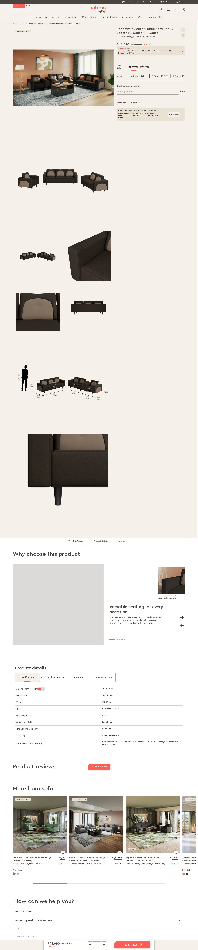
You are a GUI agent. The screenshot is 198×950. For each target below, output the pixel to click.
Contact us (167, 2)
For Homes (18, 6)
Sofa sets (23, 23)
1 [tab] (112, 639)
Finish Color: (21, 695)
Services (182, 2)
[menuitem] (41, 17)
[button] (63, 78)
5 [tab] (124, 639)
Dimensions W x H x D (26, 689)
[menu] (99, 17)
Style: (18, 709)
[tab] (78, 542)
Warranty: (20, 735)
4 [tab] (122, 639)
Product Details (101, 541)
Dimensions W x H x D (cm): (28, 743)
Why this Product (76, 541)
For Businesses (32, 6)
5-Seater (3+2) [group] (180, 76)
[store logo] (98, 9)
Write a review (99, 767)
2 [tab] (117, 639)
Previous (181, 624)
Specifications (27, 677)
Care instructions (103, 677)
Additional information (53, 677)
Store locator (151, 2)
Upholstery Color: (24, 722)
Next (181, 616)
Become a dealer (132, 2)
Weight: (19, 702)
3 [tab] (119, 639)
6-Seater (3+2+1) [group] (139, 76)
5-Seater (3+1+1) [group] (160, 76)
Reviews (121, 541)
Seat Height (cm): (24, 715)
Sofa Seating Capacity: (27, 729)
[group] (133, 67)
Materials (78, 677)
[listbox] (156, 67)
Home (15, 23)
